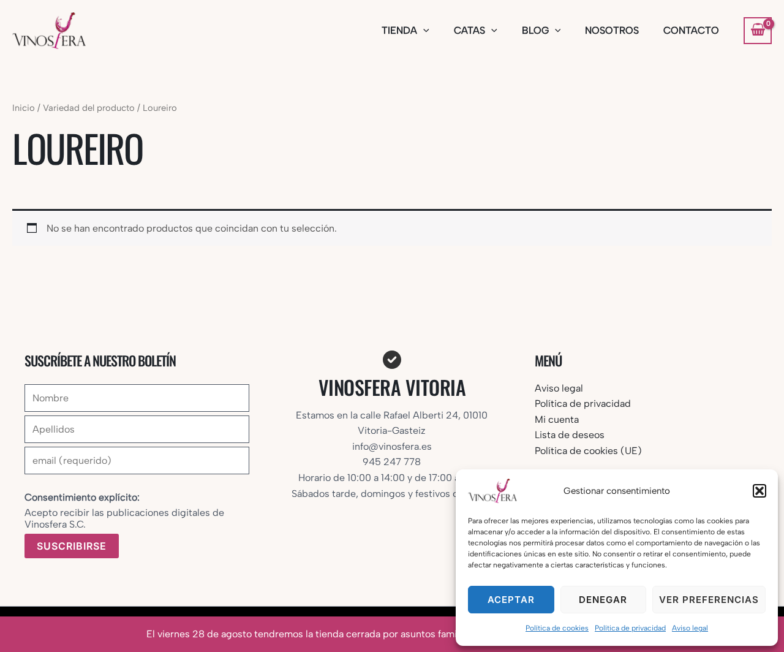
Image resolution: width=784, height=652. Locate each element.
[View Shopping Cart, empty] (758, 30)
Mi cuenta (557, 419)
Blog (535, 30)
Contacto (691, 30)
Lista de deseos (570, 435)
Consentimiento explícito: (82, 497)
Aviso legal (690, 628)
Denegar (603, 599)
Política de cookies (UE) (588, 451)
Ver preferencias (709, 599)
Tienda (399, 30)
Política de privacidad (630, 628)
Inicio (23, 107)
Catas (469, 30)
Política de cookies (557, 628)
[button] (759, 491)
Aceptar (511, 599)
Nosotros (612, 30)
